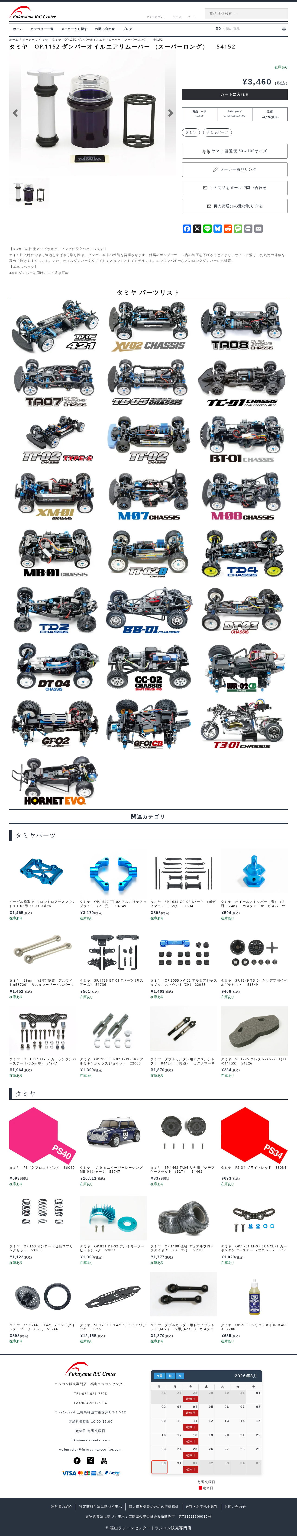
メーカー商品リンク (238, 169)
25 (195, 1449)
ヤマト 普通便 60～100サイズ (239, 151)
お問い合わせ (105, 29)
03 (179, 1407)
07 (242, 1407)
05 (211, 1407)
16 (163, 1435)
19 (211, 1435)
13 (227, 1421)
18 (195, 1435)
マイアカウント (156, 17)
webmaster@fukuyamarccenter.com (90, 1449)
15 (258, 1421)
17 (179, 1435)
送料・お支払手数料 (202, 1506)
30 (227, 1393)
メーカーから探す (74, 29)
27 (179, 1393)
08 (258, 1407)
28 (195, 1393)
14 (242, 1421)
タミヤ (43, 39)
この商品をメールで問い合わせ (238, 188)
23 (163, 1449)
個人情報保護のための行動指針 (154, 1506)
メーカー (29, 39)
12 (211, 1421)
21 (242, 1435)
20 (227, 1435)
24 (179, 1449)
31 (242, 1393)
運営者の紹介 (61, 1506)
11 (195, 1421)
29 (211, 1393)
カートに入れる (234, 94)
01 (258, 1393)
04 (195, 1407)
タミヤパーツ (217, 132)
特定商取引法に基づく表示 (100, 1506)
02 (163, 1407)
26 (163, 1393)
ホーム (18, 29)
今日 (160, 1375)
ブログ (127, 29)
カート (192, 17)
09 (163, 1421)
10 (179, 1421)
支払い (177, 17)
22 (258, 1435)
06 (227, 1407)
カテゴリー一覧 (42, 29)
